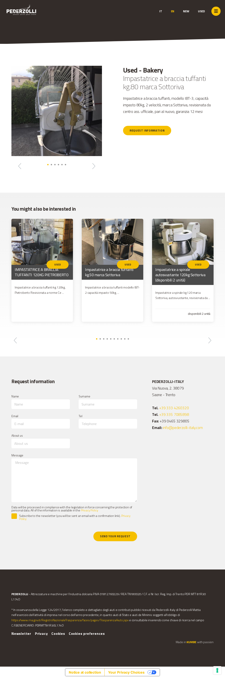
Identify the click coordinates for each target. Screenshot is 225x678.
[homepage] (33, 14)
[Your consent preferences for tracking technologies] (217, 670)
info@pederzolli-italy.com (183, 428)
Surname (84, 396)
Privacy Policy (89, 510)
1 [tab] (48, 164)
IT (160, 11)
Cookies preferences (87, 634)
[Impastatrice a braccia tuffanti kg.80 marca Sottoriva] (56, 111)
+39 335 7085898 (174, 414)
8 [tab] (121, 339)
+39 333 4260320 (174, 408)
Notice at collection (85, 672)
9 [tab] (124, 339)
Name (15, 396)
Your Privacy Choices (126, 672)
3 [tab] (55, 164)
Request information (147, 130)
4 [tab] (58, 164)
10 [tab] (128, 339)
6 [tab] (65, 164)
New (186, 11)
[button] (19, 166)
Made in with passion (195, 642)
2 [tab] (51, 164)
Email (14, 416)
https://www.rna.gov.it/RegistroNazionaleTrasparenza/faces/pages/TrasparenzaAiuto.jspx (70, 620)
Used (201, 11)
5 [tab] (62, 164)
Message (17, 455)
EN (172, 11)
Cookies (58, 634)
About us (17, 435)
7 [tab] (117, 339)
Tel (80, 416)
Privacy (41, 634)
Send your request (115, 536)
